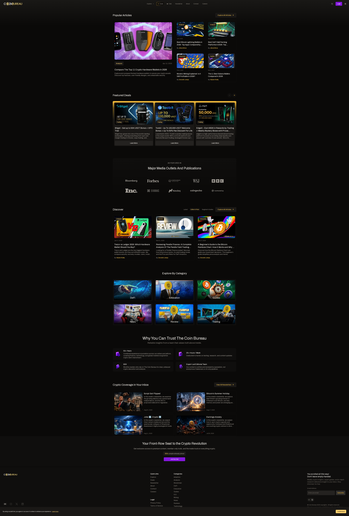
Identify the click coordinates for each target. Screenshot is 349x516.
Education (177, 489)
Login (339, 4)
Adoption (177, 477)
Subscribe (340, 493)
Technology (178, 506)
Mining (176, 497)
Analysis (177, 480)
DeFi (175, 486)
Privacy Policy (155, 503)
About (188, 4)
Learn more (55, 511)
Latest (185, 209)
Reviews (177, 503)
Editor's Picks (195, 209)
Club (170, 4)
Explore (149, 4)
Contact (196, 4)
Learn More (134, 143)
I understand (341, 511)
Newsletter (178, 4)
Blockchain (178, 483)
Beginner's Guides (207, 209)
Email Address (311, 488)
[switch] (310, 500)
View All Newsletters (223, 385)
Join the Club (174, 459)
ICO (175, 494)
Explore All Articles (224, 15)
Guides (176, 492)
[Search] (332, 4)
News (176, 500)
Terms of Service (156, 506)
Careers (204, 4)
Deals (161, 4)
